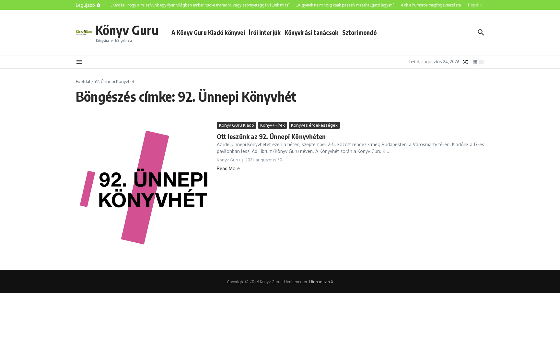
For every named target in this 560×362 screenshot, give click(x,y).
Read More (228, 168)
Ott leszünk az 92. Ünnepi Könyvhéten (271, 136)
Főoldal (83, 81)
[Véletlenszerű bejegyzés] (465, 61)
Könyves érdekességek (314, 125)
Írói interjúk (265, 32)
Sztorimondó (359, 32)
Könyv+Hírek (272, 125)
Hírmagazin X (321, 281)
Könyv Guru (126, 30)
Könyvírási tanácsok (311, 32)
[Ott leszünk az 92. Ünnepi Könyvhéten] (144, 191)
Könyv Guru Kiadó (236, 125)
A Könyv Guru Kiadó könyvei (208, 32)
